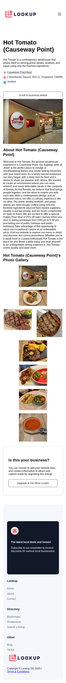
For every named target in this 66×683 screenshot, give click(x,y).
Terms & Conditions (18, 671)
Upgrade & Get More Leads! (33, 483)
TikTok (10, 650)
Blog (9, 644)
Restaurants (14, 622)
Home (10, 588)
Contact (11, 598)
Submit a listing (16, 627)
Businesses (13, 616)
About (10, 593)
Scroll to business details (33, 95)
